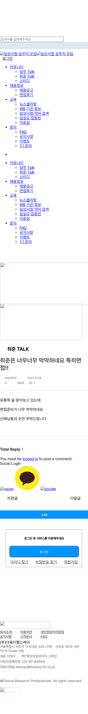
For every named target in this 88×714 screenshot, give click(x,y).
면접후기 (26, 190)
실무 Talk (27, 167)
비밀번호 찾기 (46, 562)
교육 (13, 195)
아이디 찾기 (19, 562)
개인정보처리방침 (52, 632)
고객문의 (26, 637)
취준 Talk (27, 172)
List (44, 515)
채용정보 (16, 181)
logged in (30, 458)
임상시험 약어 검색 (34, 209)
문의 (13, 223)
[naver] (7, 488)
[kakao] (27, 488)
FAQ (23, 228)
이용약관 (26, 632)
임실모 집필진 (30, 214)
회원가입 (71, 562)
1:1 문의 (26, 241)
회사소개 (6, 632)
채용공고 (26, 186)
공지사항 (26, 232)
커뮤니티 (16, 163)
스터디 (25, 177)
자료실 (25, 218)
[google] (48, 488)
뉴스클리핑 (28, 200)
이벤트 (25, 237)
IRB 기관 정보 (30, 204)
